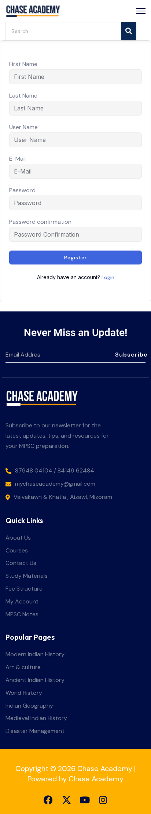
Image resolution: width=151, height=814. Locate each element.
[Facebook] (48, 799)
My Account (21, 601)
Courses (16, 550)
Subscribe (130, 354)
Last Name (23, 96)
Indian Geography (29, 706)
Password (22, 190)
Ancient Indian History (35, 680)
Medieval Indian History (36, 718)
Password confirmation (40, 222)
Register (75, 257)
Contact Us (20, 563)
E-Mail (17, 159)
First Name (23, 64)
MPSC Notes (21, 614)
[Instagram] (103, 799)
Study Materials (26, 576)
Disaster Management (35, 731)
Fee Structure (24, 589)
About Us (18, 538)
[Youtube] (84, 799)
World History (23, 693)
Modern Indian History (35, 654)
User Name (23, 127)
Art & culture (23, 667)
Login (108, 277)
